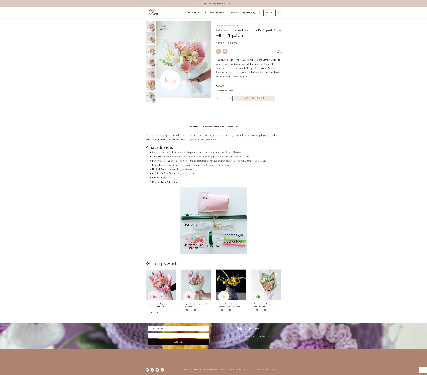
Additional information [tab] (213, 126)
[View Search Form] (279, 13)
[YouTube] (157, 370)
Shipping (222, 369)
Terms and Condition (211, 369)
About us (185, 369)
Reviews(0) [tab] (233, 126)
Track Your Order (196, 369)
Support (246, 12)
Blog (253, 12)
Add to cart (254, 98)
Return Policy (241, 369)
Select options (196, 316)
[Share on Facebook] (218, 51)
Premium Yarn (158, 152)
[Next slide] (151, 102)
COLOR (220, 85)
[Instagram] (147, 370)
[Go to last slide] (151, 22)
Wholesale (230, 369)
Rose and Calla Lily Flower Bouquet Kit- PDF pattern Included (158, 306)
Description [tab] (194, 126)
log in (269, 13)
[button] (150, 26)
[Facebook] (162, 370)
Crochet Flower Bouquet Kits (229, 26)
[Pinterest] (152, 370)
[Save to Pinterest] (225, 51)
